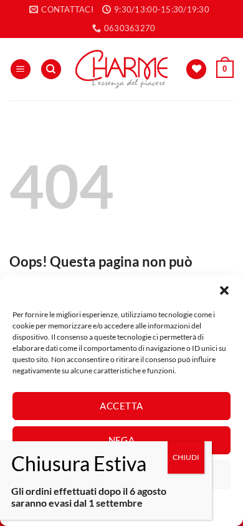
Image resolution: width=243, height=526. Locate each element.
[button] (224, 290)
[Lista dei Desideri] (196, 69)
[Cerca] (51, 69)
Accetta (121, 405)
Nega (121, 440)
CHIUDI (186, 457)
